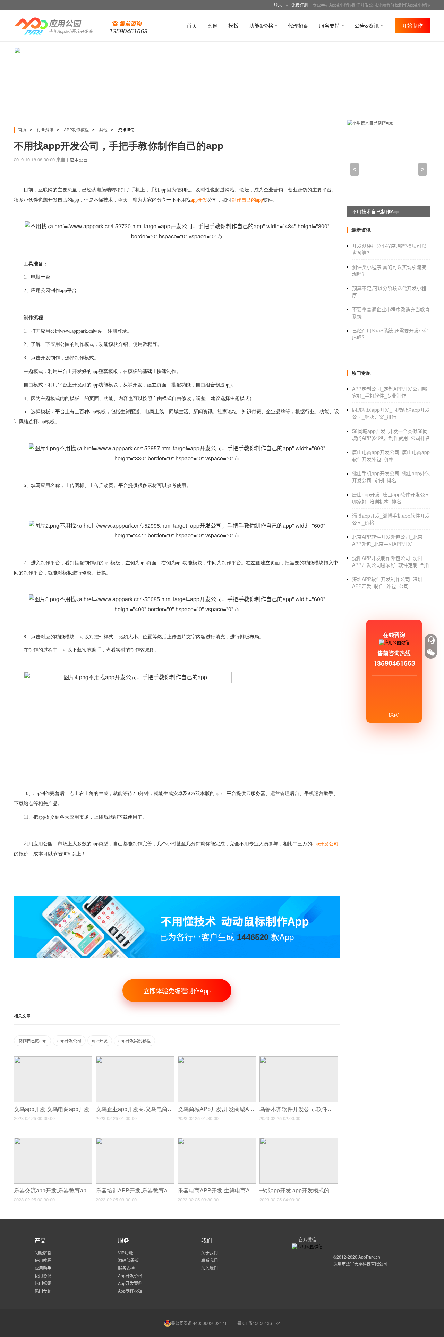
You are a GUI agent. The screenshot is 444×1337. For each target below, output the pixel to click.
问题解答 (43, 1252)
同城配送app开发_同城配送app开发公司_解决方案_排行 (391, 413)
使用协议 (43, 1275)
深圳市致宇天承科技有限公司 (360, 1264)
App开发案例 (130, 1283)
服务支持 (330, 25)
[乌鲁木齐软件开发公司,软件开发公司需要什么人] (298, 1059)
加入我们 (209, 1268)
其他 (103, 130)
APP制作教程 (76, 130)
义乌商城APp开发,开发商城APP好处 (223, 1109)
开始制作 (412, 25)
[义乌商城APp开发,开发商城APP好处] (217, 1059)
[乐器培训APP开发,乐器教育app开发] (135, 1140)
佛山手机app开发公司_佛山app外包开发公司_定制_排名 (391, 477)
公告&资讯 (367, 25)
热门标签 (43, 1283)
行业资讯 (45, 130)
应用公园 (79, 159)
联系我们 (209, 1260)
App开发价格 (130, 1275)
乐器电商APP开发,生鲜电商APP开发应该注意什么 (240, 1190)
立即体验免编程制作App (177, 990)
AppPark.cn (369, 1257)
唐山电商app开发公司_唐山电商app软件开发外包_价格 (391, 455)
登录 (278, 5)
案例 (212, 25)
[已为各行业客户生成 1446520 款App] (177, 899)
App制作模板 (130, 1291)
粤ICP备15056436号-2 (258, 1323)
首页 (192, 25)
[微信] (431, 652)
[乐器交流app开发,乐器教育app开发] (53, 1140)
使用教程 (43, 1260)
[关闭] (394, 714)
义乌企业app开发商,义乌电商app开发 (142, 1109)
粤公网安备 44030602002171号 (201, 1323)
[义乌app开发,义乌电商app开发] (53, 1059)
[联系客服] (431, 640)
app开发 (100, 1041)
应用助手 (43, 1268)
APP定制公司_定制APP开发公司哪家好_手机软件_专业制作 (389, 392)
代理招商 (298, 25)
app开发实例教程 (134, 1041)
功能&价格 (262, 25)
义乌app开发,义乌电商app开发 (52, 1109)
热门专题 (43, 1291)
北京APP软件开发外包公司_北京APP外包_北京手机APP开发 (387, 540)
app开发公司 (69, 1041)
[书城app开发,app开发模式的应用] (298, 1140)
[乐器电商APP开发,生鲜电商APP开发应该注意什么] (217, 1140)
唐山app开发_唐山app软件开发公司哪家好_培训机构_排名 (391, 498)
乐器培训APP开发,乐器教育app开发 (141, 1190)
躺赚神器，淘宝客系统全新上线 (386, 211)
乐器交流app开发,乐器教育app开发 (58, 1190)
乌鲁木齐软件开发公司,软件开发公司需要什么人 (319, 1109)
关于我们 (209, 1252)
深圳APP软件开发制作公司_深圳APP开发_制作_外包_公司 (387, 582)
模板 (233, 25)
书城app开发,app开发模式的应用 (300, 1190)
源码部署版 (128, 1260)
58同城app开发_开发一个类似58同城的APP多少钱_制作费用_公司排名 (391, 434)
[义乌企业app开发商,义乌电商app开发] (135, 1059)
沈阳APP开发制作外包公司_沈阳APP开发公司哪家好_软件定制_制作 (391, 561)
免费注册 (299, 5)
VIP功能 (125, 1252)
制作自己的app (32, 1041)
